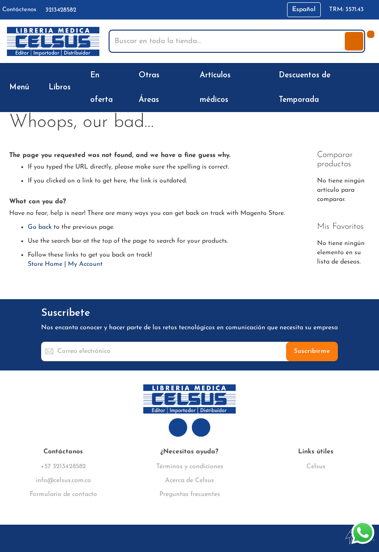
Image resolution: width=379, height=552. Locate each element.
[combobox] (227, 41)
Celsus (315, 466)
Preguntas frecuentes (189, 494)
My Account (85, 264)
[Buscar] (354, 41)
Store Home (45, 264)
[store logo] (53, 41)
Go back (40, 227)
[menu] (189, 87)
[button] (304, 9)
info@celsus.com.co (63, 480)
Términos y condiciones (189, 466)
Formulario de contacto (63, 494)
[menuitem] (21, 87)
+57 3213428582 (63, 466)
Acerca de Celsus (189, 480)
